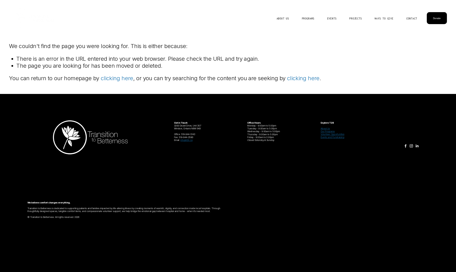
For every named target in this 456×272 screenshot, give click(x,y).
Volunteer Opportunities (332, 134)
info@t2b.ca (186, 140)
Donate (437, 18)
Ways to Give (384, 18)
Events (332, 18)
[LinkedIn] (417, 146)
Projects (355, 18)
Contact (411, 18)
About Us (283, 18)
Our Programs (328, 131)
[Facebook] (405, 146)
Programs (308, 18)
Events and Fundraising (332, 137)
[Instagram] (411, 146)
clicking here (117, 78)
